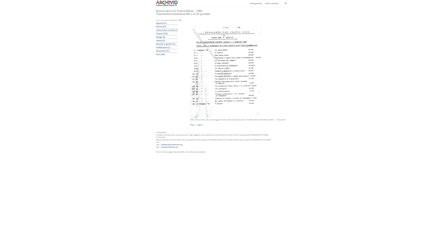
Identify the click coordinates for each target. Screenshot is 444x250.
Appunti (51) (161, 23)
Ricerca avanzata (271, 3)
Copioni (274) (162, 33)
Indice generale (256, 3)
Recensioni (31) (162, 51)
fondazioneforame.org (169, 147)
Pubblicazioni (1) (163, 47)
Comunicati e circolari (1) (167, 30)
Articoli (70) (161, 26)
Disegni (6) (160, 37)
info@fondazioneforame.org (172, 145)
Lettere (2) (160, 40)
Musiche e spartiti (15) (165, 44)
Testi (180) (160, 54)
